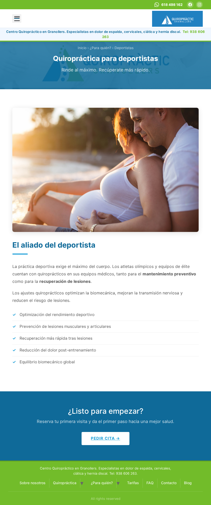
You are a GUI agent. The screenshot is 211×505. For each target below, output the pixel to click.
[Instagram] (199, 4)
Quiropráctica (64, 483)
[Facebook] (190, 4)
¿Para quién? (102, 483)
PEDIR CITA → (105, 438)
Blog (188, 483)
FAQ (150, 483)
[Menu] (16, 18)
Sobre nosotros (33, 483)
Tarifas (133, 483)
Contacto (169, 483)
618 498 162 (172, 5)
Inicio (82, 48)
